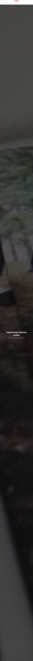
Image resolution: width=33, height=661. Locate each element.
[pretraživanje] (1, 1)
